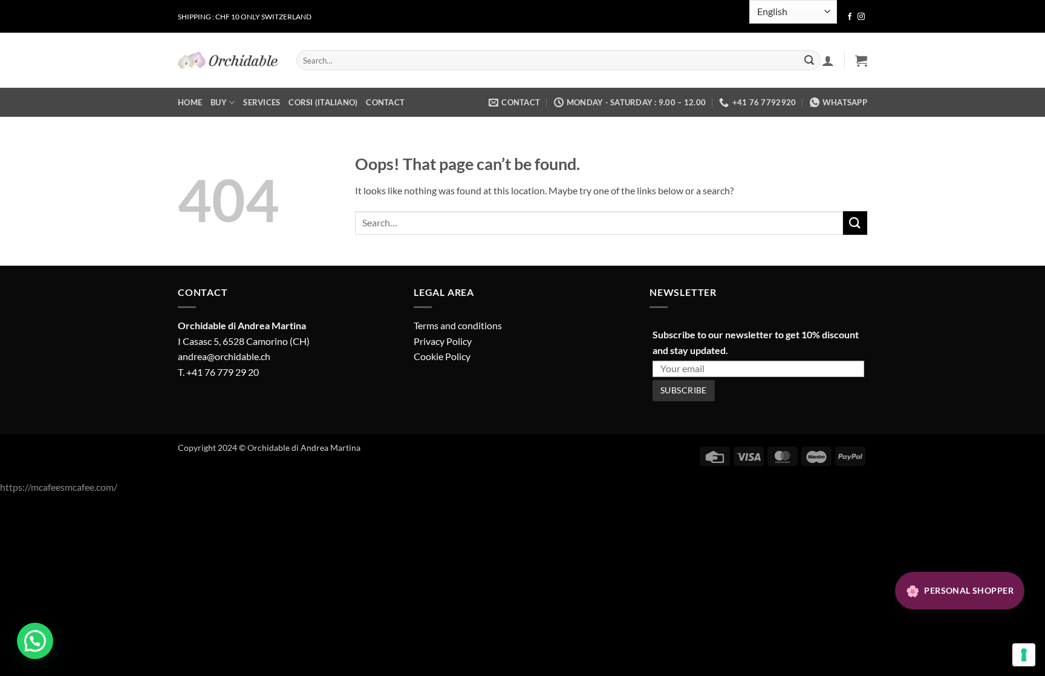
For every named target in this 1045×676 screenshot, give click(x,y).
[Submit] (809, 60)
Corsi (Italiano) (322, 102)
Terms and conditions (458, 325)
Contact (385, 102)
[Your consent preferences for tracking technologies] (1023, 654)
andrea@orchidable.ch (224, 356)
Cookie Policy (442, 356)
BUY (218, 102)
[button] (861, 60)
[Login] (828, 60)
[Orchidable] (228, 60)
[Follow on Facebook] (849, 17)
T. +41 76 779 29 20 (218, 372)
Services (261, 102)
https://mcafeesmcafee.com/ (58, 487)
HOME (190, 102)
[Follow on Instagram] (861, 17)
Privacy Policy (443, 341)
